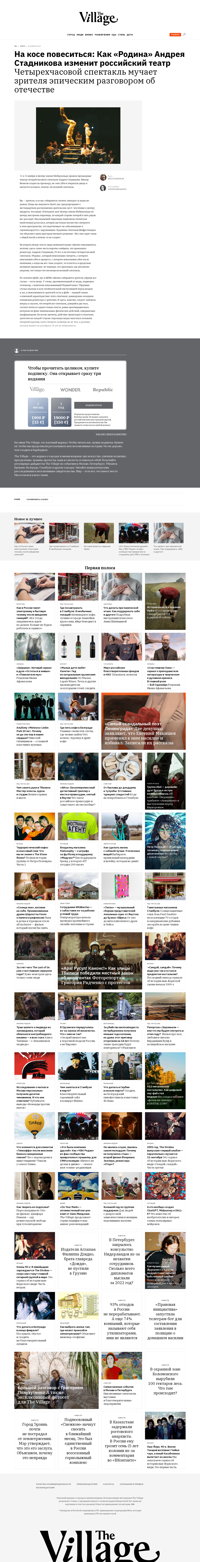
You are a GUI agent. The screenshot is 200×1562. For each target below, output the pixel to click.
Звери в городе (110, 844)
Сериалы (20, 664)
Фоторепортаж (68, 964)
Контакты (108, 1484)
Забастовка (65, 903)
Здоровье (108, 604)
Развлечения (102, 35)
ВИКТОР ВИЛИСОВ (116, 179)
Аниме (149, 843)
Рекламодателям (45, 1488)
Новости (78, 1245)
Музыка (19, 844)
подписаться (94, 405)
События (107, 1383)
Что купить (108, 664)
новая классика (23, 724)
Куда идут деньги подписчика (111, 434)
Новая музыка (153, 784)
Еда (114, 35)
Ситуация (64, 844)
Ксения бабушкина (117, 189)
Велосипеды (109, 1023)
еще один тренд (154, 1083)
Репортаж (20, 604)
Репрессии (20, 1083)
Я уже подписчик (29, 350)
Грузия (63, 1023)
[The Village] (100, 19)
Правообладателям (87, 1484)
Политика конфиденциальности (53, 1484)
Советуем (107, 784)
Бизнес (89, 35)
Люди (79, 35)
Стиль (121, 35)
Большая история (113, 719)
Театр (22, 46)
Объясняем (151, 604)
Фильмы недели (67, 784)
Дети (130, 35)
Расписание (65, 1083)
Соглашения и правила (132, 1484)
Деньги (19, 1143)
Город (71, 35)
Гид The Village (66, 604)
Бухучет (63, 664)
